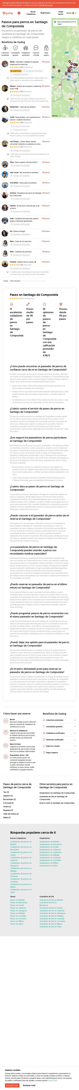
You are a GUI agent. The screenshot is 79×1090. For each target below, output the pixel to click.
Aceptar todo (12, 1085)
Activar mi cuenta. (46, 5)
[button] (59, 720)
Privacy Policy (52, 1080)
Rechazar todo (29, 1085)
